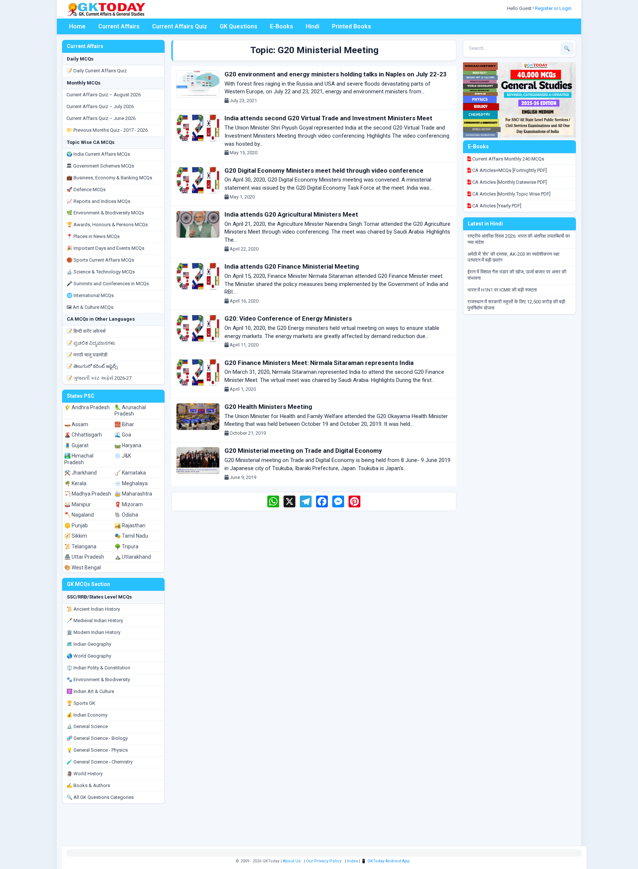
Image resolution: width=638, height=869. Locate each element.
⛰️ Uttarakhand (132, 557)
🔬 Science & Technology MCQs (100, 272)
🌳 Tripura (126, 546)
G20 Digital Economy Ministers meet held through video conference (323, 170)
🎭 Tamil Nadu (131, 536)
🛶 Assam (76, 424)
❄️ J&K (122, 456)
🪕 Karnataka (130, 473)
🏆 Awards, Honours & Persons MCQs (107, 224)
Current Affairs (119, 26)
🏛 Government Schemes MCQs (100, 166)
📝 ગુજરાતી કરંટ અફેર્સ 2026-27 (98, 378)
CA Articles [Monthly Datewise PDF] (509, 182)
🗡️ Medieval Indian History (94, 620)
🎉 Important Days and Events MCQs (105, 248)
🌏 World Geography (88, 656)
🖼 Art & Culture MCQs (89, 307)
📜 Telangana (80, 546)
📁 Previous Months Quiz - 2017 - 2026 (107, 130)
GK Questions (238, 26)
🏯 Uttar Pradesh (84, 557)
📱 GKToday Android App (386, 861)
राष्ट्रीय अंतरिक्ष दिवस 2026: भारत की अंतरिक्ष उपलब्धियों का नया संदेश (518, 239)
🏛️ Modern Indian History (93, 632)
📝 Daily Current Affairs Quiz (96, 70)
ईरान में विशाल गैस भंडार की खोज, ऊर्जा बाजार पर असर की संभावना (516, 275)
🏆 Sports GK (80, 703)
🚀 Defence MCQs (86, 189)
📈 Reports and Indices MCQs (98, 201)
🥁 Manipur (77, 504)
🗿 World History (84, 773)
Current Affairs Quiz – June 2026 (101, 118)
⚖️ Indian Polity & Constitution (98, 667)
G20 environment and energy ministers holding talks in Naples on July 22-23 (335, 74)
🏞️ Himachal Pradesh (78, 459)
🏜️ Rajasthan (129, 525)
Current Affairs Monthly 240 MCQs (507, 159)
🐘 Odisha (126, 515)
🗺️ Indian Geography (88, 644)
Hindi (312, 26)
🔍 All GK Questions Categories (100, 797)
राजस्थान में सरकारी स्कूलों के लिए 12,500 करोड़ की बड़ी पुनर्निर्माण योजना (516, 305)
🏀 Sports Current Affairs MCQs (100, 260)
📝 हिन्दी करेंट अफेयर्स (86, 331)
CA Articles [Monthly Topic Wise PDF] (510, 194)
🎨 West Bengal (82, 567)
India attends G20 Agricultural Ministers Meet (291, 214)
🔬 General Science (87, 726)
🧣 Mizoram (128, 504)
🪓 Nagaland (79, 515)
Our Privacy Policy (324, 861)
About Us (292, 861)
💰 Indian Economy (86, 715)
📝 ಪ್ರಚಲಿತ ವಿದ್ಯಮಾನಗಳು (90, 343)
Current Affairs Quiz (179, 26)
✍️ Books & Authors (88, 785)
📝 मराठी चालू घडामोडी (86, 355)
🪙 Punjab (76, 525)
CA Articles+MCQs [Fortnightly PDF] (509, 170)
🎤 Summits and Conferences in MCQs (107, 283)
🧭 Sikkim (75, 536)
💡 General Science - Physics (97, 750)
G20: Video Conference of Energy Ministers (288, 318)
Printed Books (351, 26)
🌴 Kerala (75, 483)
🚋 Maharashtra (133, 494)
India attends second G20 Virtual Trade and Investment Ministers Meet (328, 118)
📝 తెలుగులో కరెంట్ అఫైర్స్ (92, 366)
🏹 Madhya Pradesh (87, 494)
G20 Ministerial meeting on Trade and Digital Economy (303, 450)
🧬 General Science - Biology (97, 738)
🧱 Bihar (124, 424)
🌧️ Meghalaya (131, 483)
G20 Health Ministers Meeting (268, 406)
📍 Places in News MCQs (93, 236)
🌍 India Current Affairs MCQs (98, 154)
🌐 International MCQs (90, 295)
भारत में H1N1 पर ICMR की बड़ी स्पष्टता (502, 290)
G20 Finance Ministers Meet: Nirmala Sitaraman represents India (319, 362)
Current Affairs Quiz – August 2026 (103, 94)
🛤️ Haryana (127, 445)
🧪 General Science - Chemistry (99, 762)
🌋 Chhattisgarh (83, 435)
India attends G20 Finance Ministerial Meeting (291, 266)
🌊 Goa (122, 435)
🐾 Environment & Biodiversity (98, 679)
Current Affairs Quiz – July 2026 (100, 106)
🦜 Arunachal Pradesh (130, 410)
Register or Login (554, 8)
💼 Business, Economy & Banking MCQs (109, 177)
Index (352, 861)
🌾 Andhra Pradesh (87, 407)
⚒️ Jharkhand (80, 473)
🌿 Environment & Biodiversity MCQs (105, 212)
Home (77, 26)
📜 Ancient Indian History (93, 609)
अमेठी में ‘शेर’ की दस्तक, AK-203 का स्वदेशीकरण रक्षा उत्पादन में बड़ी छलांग (513, 257)
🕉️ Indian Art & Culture (90, 691)
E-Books (281, 26)
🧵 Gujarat (76, 445)
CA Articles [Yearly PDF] (496, 205)
